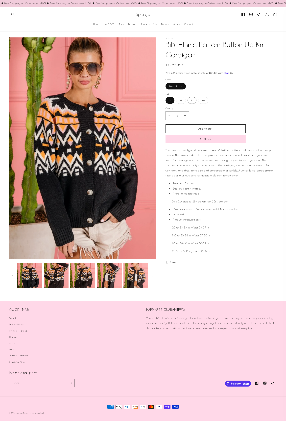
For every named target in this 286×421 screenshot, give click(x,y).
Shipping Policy (17, 362)
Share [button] (173, 262)
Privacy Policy (16, 324)
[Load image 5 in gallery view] (135, 275)
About (12, 343)
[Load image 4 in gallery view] (109, 275)
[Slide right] (152, 275)
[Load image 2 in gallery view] (56, 275)
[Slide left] (12, 275)
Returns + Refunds (18, 330)
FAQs (11, 349)
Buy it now (205, 139)
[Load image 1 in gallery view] (29, 275)
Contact (13, 337)
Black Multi (175, 86)
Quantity (169, 108)
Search (13, 318)
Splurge (20, 413)
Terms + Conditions (19, 355)
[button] (13, 14)
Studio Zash (39, 413)
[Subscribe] (70, 383)
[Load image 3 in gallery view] (82, 275)
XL (205, 101)
